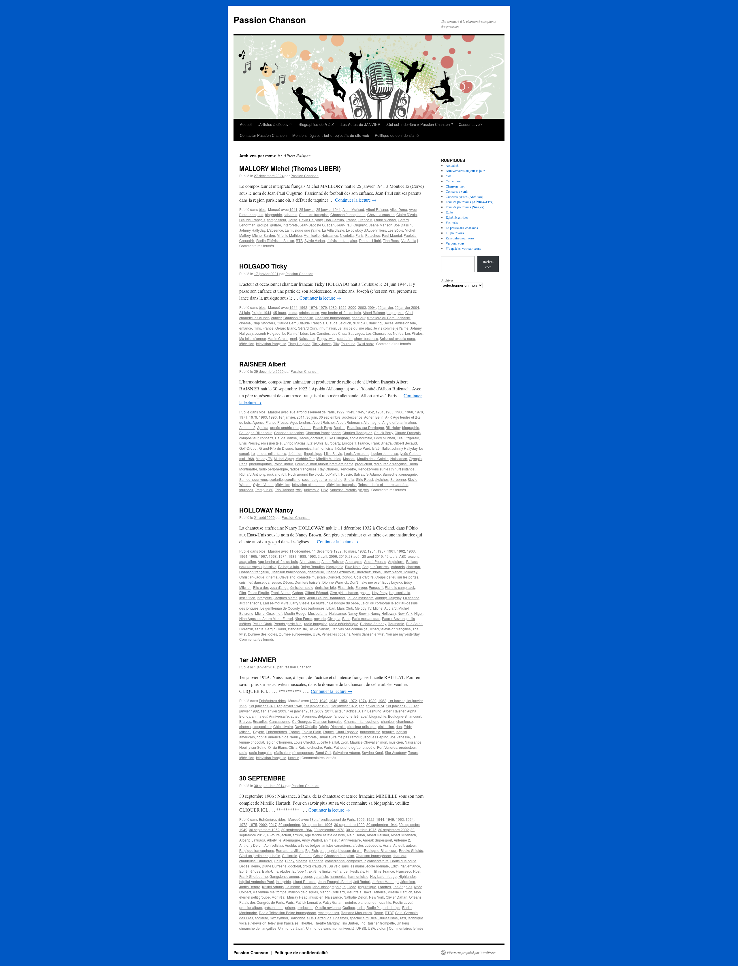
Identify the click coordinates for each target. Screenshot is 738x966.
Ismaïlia (325, 736)
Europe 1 (349, 443)
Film (242, 592)
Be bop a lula (288, 566)
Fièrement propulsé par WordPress (471, 952)
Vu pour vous (455, 243)
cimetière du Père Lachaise (388, 317)
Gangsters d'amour (284, 876)
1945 (360, 411)
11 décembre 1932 (327, 551)
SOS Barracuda (319, 917)
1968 (409, 411)
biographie (273, 214)
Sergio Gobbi (275, 628)
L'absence (275, 230)
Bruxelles (260, 721)
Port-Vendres (387, 747)
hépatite (388, 731)
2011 (301, 417)
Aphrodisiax (273, 845)
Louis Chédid (304, 742)
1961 (380, 411)
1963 (411, 551)
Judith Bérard (249, 886)
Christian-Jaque (251, 576)
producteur (363, 463)
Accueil (246, 124)
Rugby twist (326, 338)
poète (370, 747)
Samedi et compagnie (400, 474)
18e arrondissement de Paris (312, 411)
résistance (406, 468)
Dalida (280, 437)
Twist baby (365, 343)
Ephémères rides (272, 700)
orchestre (314, 747)
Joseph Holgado (267, 333)
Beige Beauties (313, 566)
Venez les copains (336, 634)
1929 (314, 700)
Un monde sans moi (322, 928)
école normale (361, 437)
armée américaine (284, 427)
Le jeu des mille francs (268, 453)
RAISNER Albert (262, 364)
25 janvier (307, 209)
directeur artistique (361, 726)
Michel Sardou (263, 235)
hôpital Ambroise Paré (352, 448)
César (318, 855)
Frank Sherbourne (253, 876)
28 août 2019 (372, 556)
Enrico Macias (294, 443)
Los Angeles (402, 886)
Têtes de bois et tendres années (383, 484)
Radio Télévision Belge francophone (287, 912)
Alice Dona (398, 209)
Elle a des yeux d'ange (271, 587)
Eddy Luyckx (392, 582)
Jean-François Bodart (335, 881)
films (257, 328)
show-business (366, 338)
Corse (292, 219)
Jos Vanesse (400, 736)
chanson (413, 566)
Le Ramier (290, 333)
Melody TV (264, 458)
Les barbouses (313, 608)
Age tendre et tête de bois (341, 312)
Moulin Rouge (295, 613)
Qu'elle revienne (328, 907)
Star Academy (395, 752)
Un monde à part (291, 928)
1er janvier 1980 (399, 705)
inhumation (327, 328)
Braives (245, 721)
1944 (293, 307)
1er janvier (286, 417)
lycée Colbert (410, 453)
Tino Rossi (391, 240)
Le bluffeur (319, 602)
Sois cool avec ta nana (397, 338)
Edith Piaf (398, 865)
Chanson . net (455, 186)
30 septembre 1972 (329, 829)
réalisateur (282, 752)
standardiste (297, 628)
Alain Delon (356, 834)
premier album (250, 907)
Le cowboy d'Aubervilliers (366, 230)
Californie (289, 855)
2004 (372, 307)
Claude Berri (287, 322)
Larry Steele (299, 602)
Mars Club (345, 608)
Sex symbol (279, 917)
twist (298, 489)
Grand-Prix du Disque (276, 448)
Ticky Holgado (299, 343)
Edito (449, 212)
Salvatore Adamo (367, 474)
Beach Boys (322, 427)
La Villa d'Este (333, 230)
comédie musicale (311, 576)
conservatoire (378, 860)
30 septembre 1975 (361, 829)
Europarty (332, 443)
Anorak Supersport (377, 840)
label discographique (329, 886)
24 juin (244, 312)
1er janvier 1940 (262, 705)
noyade (320, 618)
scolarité (276, 479)
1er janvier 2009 (273, 710)
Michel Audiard (385, 608)
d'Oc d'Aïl (360, 322)
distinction (386, 726)
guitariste (321, 876)
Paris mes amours (366, 618)
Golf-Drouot (248, 448)
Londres (384, 886)
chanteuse (316, 571)
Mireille (380, 891)
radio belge (391, 907)
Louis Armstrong (357, 453)
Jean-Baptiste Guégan (317, 224)
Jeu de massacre (360, 597)
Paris (359, 235)
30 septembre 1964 (296, 829)
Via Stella (408, 240)
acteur (292, 312)
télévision (246, 343)
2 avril (322, 556)
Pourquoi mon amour (311, 463)
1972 (353, 700)
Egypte (258, 731)
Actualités (452, 165)
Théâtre (306, 922)
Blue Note (353, 566)
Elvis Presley (249, 443)
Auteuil (305, 427)
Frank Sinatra (381, 443)
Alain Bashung (369, 710)
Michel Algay (284, 458)
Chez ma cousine (381, 214)
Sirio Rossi (364, 479)
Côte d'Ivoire (364, 576)
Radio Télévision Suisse (275, 240)
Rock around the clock (305, 474)
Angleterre (390, 422)
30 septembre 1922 (349, 824)
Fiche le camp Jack (400, 587)
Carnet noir (453, 181)
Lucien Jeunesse (384, 453)
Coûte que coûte (403, 860)
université (311, 489)
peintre (350, 902)
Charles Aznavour (340, 571)
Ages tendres (300, 422)
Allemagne (372, 422)
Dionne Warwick (335, 582)
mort (293, 338)
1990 (273, 417)
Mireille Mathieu (289, 235)
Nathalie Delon (355, 897)
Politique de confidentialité (397, 135)
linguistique (313, 453)
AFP (388, 417)
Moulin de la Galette (373, 458)
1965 (389, 411)
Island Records (304, 881)
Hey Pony (379, 592)
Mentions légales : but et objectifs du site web (330, 135)
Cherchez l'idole (368, 571)
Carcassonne (279, 721)
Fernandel (340, 871)
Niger (418, 613)
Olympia (415, 458)
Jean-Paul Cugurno (351, 224)
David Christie (306, 726)
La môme (292, 886)
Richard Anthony (252, 474)
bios (262, 209)
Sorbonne (398, 479)
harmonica (303, 448)
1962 (303, 307)
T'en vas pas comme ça (349, 628)
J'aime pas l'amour (346, 736)
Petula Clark (262, 623)
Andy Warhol (312, 840)
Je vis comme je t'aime (390, 328)
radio (378, 463)
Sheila (349, 479)
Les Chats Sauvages (348, 333)
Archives (447, 280)
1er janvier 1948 (289, 705)
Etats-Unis (315, 443)
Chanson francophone (348, 214)
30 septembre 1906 (317, 824)
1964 (243, 556)
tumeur (293, 757)
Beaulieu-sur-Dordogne (365, 427)
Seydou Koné (372, 752)
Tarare (413, 752)
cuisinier (245, 582)
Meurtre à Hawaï (359, 891)
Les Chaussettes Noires (384, 333)
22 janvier (385, 307)
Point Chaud (283, 463)
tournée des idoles (262, 634)
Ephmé (294, 731)
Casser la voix (471, 124)
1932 (362, 551)
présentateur (273, 907)
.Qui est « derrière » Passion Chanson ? (419, 124)
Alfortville (274, 840)
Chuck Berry (383, 432)
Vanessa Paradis (343, 489)
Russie (346, 474)
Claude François (252, 219)
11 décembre (299, 551)
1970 (419, 411)
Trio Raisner (284, 489)
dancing (375, 322)
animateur (408, 422)
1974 (313, 307)
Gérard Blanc (285, 328)
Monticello (312, 235)
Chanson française (314, 214)
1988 (302, 556)
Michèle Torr (305, 458)
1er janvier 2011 (301, 710)
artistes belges (309, 845)
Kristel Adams (273, 886)
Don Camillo (334, 219)
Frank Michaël (385, 219)
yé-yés (363, 489)
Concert (333, 576)
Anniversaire (279, 716)
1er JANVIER (257, 659)
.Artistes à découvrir (275, 124)
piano (362, 902)
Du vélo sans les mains (346, 865)
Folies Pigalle (258, 592)
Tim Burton (349, 922)
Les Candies (320, 333)
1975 (253, 824)
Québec (348, 907)
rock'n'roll (332, 474)
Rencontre (348, 468)
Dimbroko (338, 726)
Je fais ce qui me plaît (355, 328)
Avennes (309, 716)
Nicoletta (347, 235)
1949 (390, 819)
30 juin (311, 417)
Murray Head (297, 897)
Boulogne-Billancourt (255, 432)
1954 (372, 551)
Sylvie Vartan (314, 240)
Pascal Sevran (393, 618)
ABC (402, 556)
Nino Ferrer (303, 618)
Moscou (349, 458)
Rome (378, 912)
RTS (299, 240)
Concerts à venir (457, 191)
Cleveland (287, 576)
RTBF (389, 912)
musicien (396, 742)
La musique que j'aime (302, 230)
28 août (354, 556)
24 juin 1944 (261, 312)
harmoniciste (323, 448)
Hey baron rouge (383, 876)
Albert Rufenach (349, 422)
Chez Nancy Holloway (400, 571)
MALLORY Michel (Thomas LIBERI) (290, 168)
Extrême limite (319, 871)
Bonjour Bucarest (375, 566)
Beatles (339, 427)
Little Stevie (333, 453)
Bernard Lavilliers (290, 850)
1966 (399, 411)
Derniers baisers (308, 582)
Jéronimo (407, 881)
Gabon (297, 592)
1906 (361, 819)
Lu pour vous (455, 232)
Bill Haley (393, 427)
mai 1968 (246, 458)
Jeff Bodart (361, 881)
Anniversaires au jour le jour (465, 170)
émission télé (405, 322)
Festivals (357, 871)
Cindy (289, 860)
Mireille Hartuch (399, 891)
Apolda (262, 427)
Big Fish (311, 850)
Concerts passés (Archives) (464, 196)
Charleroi (264, 860)
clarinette (316, 860)
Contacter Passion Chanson (263, 135)
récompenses (303, 752)
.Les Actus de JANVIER (360, 124)
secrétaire (345, 338)
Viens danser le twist (368, 634)
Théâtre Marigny (326, 922)
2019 (343, 556)
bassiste (269, 566)
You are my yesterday (403, 634)
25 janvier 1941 (328, 209)
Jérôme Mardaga (385, 881)
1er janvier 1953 (317, 705)
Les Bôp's (395, 230)
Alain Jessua (310, 561)
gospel (365, 592)
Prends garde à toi (288, 623)
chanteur (358, 317)
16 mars (349, 551)
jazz (302, 597)
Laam (306, 886)
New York (405, 613)
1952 (370, 411)
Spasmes (340, 917)
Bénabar (361, 716)
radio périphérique (273, 468)
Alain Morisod (353, 209)
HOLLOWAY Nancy (266, 510)
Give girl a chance (344, 592)
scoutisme (292, 479)
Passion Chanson (270, 19)
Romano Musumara (356, 912)
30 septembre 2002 (393, 829)
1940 (323, 700)
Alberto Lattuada (252, 840)
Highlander (407, 876)
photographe (354, 747)
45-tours (279, 312)
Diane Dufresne (274, 865)
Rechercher (488, 264)
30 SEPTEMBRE (262, 778)
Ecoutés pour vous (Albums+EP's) (469, 201)
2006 (333, 556)
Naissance (329, 235)
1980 (333, 307)
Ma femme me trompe (270, 891)
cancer (276, 317)
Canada (305, 855)
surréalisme (388, 917)
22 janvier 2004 (407, 307)
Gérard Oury (307, 328)
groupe (262, 224)
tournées (246, 489)
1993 (312, 556)
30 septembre (329, 417)
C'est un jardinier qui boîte (259, 855)
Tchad (374, 628)
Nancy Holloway (383, 613)
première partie (341, 463)
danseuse (273, 582)
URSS (361, 928)
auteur (295, 716)
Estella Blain (311, 731)
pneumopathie (260, 463)
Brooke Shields (411, 850)
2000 (352, 307)
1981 (292, 556)
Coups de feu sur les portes (396, 576)
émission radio (301, 587)
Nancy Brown (358, 613)
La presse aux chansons (462, 227)
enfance (245, 328)
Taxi (403, 917)
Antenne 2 (247, 427)
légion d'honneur (279, 742)
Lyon (344, 742)
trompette (387, 922)
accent (413, 556)
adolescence (309, 312)
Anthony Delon (251, 845)
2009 (319, 710)
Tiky (336, 343)
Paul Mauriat (392, 235)
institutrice (247, 597)
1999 (342, 307)
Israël (376, 448)
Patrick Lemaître (308, 902)
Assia (387, 845)
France (351, 219)
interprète (290, 224)
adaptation (247, 561)
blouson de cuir (350, 850)
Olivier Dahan (396, 897)
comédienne (335, 860)
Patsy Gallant (333, 902)
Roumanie (396, 623)
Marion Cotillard (332, 891)
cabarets (290, 214)
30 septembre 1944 (381, 824)
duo (399, 726)
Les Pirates (414, 333)
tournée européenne (295, 634)
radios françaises (303, 468)
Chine (278, 860)
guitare (275, 224)
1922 (340, 411)
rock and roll (276, 474)
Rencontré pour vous (460, 238)
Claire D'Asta (406, 214)
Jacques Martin (286, 597)
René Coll (323, 752)
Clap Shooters (264, 322)
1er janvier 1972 (344, 705)
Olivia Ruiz (297, 747)
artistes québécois (367, 845)
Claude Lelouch (338, 322)
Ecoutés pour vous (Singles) (465, 207)
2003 (362, 307)
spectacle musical (364, 917)
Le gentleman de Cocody (280, 608)
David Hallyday (311, 219)
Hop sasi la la (399, 592)
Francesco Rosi (408, 871)
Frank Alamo (281, 592)
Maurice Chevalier (364, 742)
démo (255, 865)
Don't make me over (365, 582)
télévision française (342, 240)
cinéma (245, 322)
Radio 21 (373, 907)
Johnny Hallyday (252, 230)
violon (381, 928)
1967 (263, 556)
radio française (395, 463)
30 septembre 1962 (264, 829)
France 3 (365, 219)
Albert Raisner (377, 209)
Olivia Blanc (277, 747)
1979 (323, 307)
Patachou (372, 235)
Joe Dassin (403, 224)
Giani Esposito (347, 731)
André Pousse (375, 561)
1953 (343, 700)
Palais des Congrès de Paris (261, 902)
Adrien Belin (373, 417)
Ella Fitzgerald (408, 437)
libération (295, 453)
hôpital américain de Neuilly (278, 736)
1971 (243, 417)
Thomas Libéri (370, 240)
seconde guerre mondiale (322, 479)
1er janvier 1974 (371, 705)
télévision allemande (308, 484)
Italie (386, 448)
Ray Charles (328, 468)
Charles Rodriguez (357, 432)
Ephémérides (276, 731)
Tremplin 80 (264, 489)
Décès (388, 322)
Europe (361, 587)
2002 (263, 824)
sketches (382, 479)
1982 (382, 700)
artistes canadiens (336, 845)
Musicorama (317, 613)
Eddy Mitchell (384, 437)
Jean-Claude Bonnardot (326, 597)
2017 (273, 824)
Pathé (338, 747)
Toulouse (348, 343)
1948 (333, 700)
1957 (381, 551)
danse (292, 437)
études (285, 871)
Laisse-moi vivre (276, 602)
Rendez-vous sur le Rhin (377, 468)
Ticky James (322, 343)
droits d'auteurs (315, 865)
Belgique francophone (335, 716)
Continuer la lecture (355, 200)
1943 (350, 411)
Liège (351, 886)
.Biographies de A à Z (316, 124)
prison (290, 907)
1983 (263, 417)
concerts (266, 437)
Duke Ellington (336, 437)
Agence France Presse (270, 422)
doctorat (316, 437)
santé (259, 628)
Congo (347, 576)
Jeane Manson (380, 224)
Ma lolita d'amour (252, 338)
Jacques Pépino (375, 736)
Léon (304, 333)
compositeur (276, 219)
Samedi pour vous (253, 479)
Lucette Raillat (328, 742)
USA (324, 489)
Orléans (415, 897)
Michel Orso (264, 613)
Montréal (278, 897)
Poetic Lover (402, 902)
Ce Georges (301, 721)
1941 (293, 209)
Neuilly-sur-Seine (252, 747)
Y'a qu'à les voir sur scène (463, 248)
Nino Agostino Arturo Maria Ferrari (266, 618)
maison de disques (303, 891)
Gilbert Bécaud (405, 443)
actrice (351, 710)
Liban (330, 608)
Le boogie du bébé (344, 602)
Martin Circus (278, 338)
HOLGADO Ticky (263, 266)
